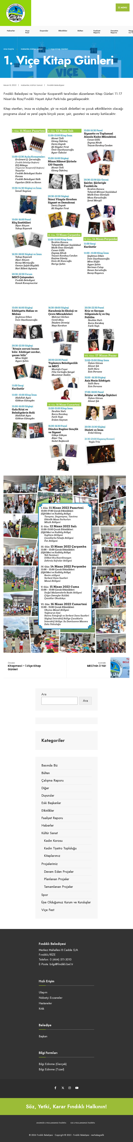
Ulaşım (43, 992)
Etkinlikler (63, 30)
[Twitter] (63, 1088)
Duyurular (44, 30)
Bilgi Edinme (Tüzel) (51, 1069)
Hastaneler (45, 1003)
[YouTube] (76, 1088)
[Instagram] (69, 1088)
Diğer (45, 788)
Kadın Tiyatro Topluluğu (60, 848)
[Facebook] (56, 1088)
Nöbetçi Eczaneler (50, 998)
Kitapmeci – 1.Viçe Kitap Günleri (24, 666)
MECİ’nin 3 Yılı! (96, 664)
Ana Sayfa (8, 49)
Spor (44, 894)
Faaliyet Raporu (97, 31)
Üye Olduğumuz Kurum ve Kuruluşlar (66, 902)
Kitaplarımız (52, 855)
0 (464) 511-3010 (61, 959)
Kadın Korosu (53, 840)
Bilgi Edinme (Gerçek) (53, 1064)
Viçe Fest (27, 31)
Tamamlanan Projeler (58, 886)
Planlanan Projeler (56, 879)
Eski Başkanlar (51, 803)
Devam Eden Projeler (59, 871)
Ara (43, 694)
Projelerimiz (49, 863)
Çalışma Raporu (52, 780)
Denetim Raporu (114, 31)
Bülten (80, 30)
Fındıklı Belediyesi (55, 85)
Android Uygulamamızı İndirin (51, 1122)
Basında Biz (49, 765)
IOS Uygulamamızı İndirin (82, 1122)
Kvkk (41, 1008)
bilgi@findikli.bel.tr (61, 964)
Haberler (11, 30)
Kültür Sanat (36, 49)
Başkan (43, 1036)
